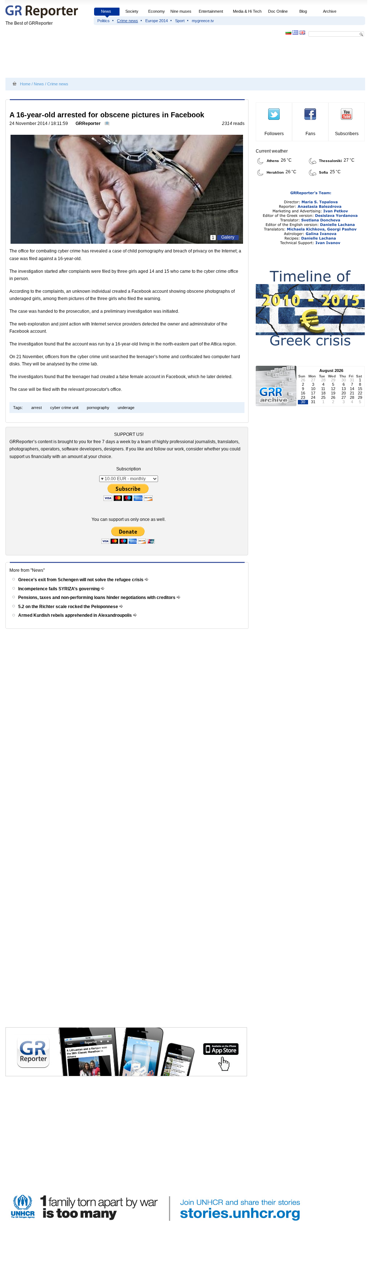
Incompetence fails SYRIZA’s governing (59, 588)
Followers (274, 133)
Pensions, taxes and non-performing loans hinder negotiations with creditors (97, 597)
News (106, 11)
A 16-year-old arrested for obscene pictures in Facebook (106, 115)
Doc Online (278, 11)
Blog (303, 11)
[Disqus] (128, 735)
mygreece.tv (203, 21)
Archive (329, 11)
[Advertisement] (137, 58)
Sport (180, 21)
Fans (310, 133)
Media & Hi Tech (247, 11)
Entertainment (211, 11)
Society (131, 11)
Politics (103, 21)
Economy (156, 11)
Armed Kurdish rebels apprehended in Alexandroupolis (75, 615)
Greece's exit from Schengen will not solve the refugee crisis (81, 579)
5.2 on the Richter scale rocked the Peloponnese (68, 606)
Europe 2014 (156, 21)
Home (25, 84)
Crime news (127, 21)
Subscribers (347, 133)
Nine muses (180, 11)
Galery (227, 237)
